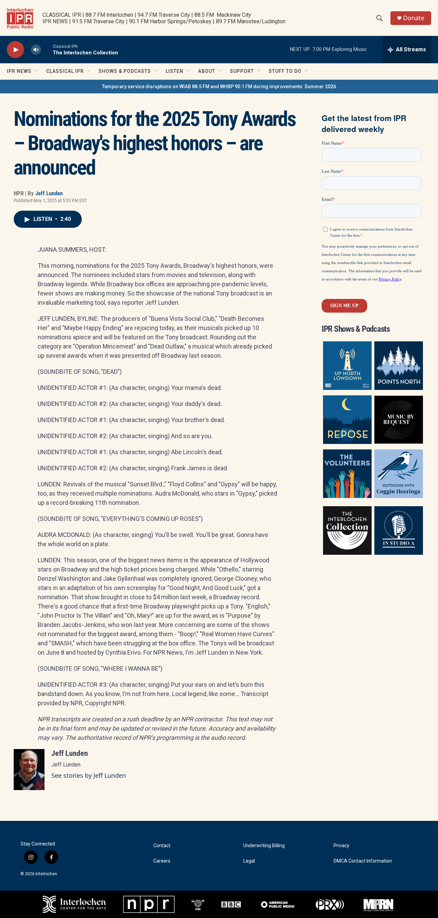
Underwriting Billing (264, 845)
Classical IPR (65, 71)
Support (242, 71)
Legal (249, 861)
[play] (15, 50)
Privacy (341, 845)
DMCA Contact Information (363, 861)
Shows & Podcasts (125, 71)
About (206, 71)
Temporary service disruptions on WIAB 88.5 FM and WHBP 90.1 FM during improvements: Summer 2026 (219, 86)
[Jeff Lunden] (29, 769)
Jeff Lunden (49, 193)
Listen (174, 71)
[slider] (47, 49)
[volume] (36, 49)
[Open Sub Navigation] (36, 71)
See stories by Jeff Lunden (88, 775)
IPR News (19, 71)
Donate (413, 18)
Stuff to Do (285, 71)
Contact (161, 845)
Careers (161, 861)
